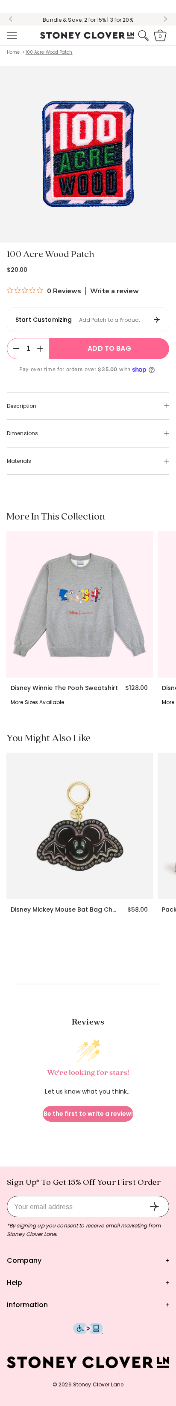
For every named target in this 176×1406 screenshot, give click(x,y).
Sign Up (154, 1206)
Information (27, 1305)
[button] (11, 35)
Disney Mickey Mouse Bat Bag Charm (65, 909)
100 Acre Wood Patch (49, 52)
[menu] (11, 35)
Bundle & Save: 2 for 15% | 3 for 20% (88, 19)
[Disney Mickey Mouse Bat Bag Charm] (79, 826)
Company (24, 1260)
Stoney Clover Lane (98, 1384)
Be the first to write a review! (88, 1113)
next (165, 19)
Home (13, 52)
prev (10, 19)
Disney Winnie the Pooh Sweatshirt (64, 688)
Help (14, 1283)
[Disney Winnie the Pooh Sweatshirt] (79, 604)
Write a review (114, 291)
